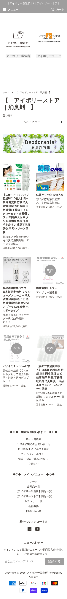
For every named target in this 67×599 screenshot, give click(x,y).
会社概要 (33, 506)
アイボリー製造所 (37, 572)
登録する (54, 561)
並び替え (8, 115)
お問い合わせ (33, 511)
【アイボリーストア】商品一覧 (33, 496)
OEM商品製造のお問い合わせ (34, 444)
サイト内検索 (33, 439)
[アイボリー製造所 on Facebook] (29, 529)
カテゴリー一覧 (33, 501)
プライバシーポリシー (33, 454)
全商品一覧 (33, 486)
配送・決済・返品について (33, 458)
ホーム (6, 92)
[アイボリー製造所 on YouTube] (37, 529)
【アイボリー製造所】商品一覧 (33, 491)
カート (60, 9)
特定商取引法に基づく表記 (33, 449)
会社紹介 (33, 463)
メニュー (12, 9)
